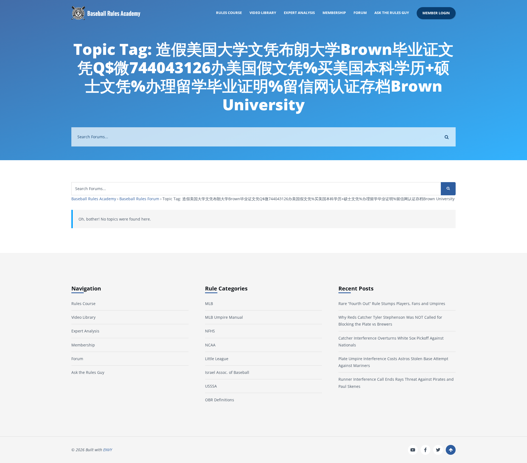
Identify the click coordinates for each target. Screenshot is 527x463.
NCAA (210, 345)
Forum (360, 12)
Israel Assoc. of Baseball (227, 372)
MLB (209, 303)
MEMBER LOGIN (436, 13)
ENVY (107, 449)
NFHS (210, 331)
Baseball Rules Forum (139, 198)
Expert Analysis (299, 12)
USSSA (211, 386)
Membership (334, 12)
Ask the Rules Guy (391, 12)
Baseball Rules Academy (93, 198)
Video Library (263, 12)
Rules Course (229, 12)
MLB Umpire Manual (224, 317)
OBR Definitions (219, 399)
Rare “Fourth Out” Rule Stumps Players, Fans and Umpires (391, 303)
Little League (216, 358)
